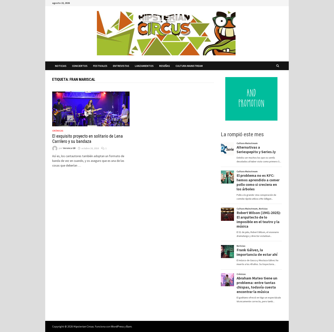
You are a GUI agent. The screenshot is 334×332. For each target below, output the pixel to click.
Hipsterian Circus (83, 326)
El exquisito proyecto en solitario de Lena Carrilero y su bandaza (87, 139)
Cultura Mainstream (189, 66)
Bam (129, 326)
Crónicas (57, 130)
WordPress (117, 326)
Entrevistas (121, 66)
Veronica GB (69, 148)
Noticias (60, 66)
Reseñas (164, 66)
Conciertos (80, 66)
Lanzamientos (144, 66)
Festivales (100, 66)
